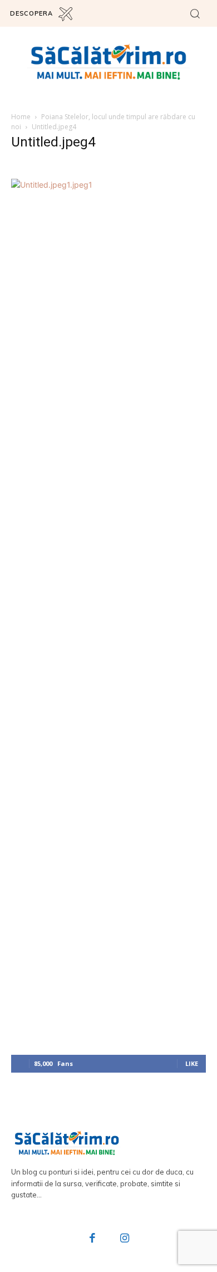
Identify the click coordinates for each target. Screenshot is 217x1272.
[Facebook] (93, 1239)
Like (191, 1063)
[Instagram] (124, 1239)
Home (21, 116)
